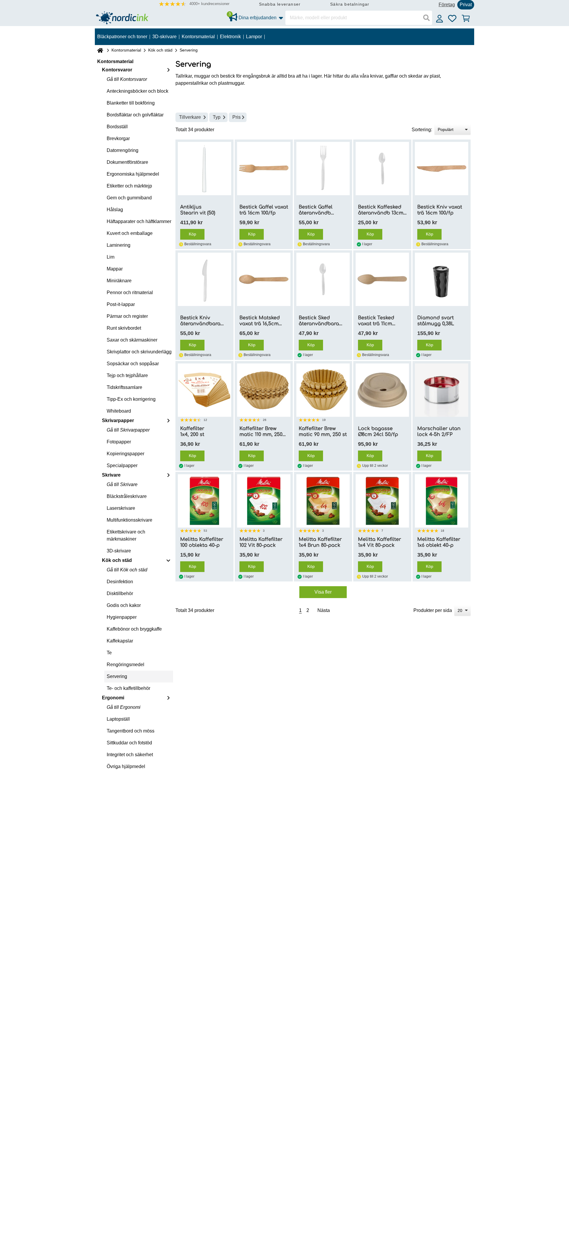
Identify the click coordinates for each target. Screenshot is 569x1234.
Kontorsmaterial (126, 50)
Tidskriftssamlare (124, 387)
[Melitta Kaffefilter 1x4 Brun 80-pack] (323, 501)
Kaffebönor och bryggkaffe (134, 629)
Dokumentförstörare (127, 162)
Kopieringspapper (125, 453)
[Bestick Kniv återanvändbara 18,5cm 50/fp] (204, 279)
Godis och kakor (124, 605)
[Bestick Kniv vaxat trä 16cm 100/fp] (441, 168)
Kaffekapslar (120, 640)
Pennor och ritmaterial (130, 292)
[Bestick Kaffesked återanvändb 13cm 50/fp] (382, 168)
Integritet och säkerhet (130, 754)
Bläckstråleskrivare (127, 496)
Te (109, 652)
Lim (110, 256)
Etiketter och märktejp (129, 185)
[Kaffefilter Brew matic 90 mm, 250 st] (323, 390)
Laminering (118, 245)
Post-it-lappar (121, 304)
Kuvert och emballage (130, 233)
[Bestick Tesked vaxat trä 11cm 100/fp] (382, 279)
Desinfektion (120, 581)
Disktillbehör (120, 593)
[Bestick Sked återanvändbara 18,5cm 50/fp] (323, 279)
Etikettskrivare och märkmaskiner (126, 535)
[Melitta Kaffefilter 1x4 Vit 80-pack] (382, 501)
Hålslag (115, 209)
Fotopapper (119, 441)
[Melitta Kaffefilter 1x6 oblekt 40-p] (441, 501)
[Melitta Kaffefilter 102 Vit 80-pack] (263, 501)
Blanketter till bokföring (131, 102)
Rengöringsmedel (125, 664)
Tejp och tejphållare (127, 375)
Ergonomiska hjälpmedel (133, 174)
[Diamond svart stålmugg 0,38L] (441, 279)
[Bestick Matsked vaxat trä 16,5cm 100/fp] (263, 279)
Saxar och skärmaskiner (132, 339)
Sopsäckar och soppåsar (133, 363)
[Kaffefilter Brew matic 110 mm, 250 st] (263, 390)
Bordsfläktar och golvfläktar (135, 114)
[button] (194, 4)
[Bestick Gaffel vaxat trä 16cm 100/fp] (263, 168)
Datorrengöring (122, 150)
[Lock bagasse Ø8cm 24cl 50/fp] (382, 390)
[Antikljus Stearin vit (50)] (204, 168)
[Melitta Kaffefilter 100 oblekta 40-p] (204, 501)
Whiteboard (119, 411)
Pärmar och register (127, 316)
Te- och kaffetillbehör (128, 688)
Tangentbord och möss (130, 730)
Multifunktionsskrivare (129, 520)
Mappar (115, 268)
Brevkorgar (118, 138)
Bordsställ (117, 126)
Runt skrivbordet (124, 328)
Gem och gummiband (129, 197)
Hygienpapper (122, 617)
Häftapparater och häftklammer (139, 221)
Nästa (323, 610)
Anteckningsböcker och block (137, 91)
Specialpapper (122, 465)
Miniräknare (119, 280)
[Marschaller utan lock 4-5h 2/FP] (441, 390)
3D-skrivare (119, 550)
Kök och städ (160, 50)
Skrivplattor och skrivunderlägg (139, 351)
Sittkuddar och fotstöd (129, 742)
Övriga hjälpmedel (126, 766)
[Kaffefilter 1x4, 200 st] (204, 390)
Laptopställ (118, 719)
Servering (117, 676)
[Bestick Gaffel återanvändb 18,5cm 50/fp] (323, 168)
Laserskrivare (121, 508)
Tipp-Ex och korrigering (131, 399)
